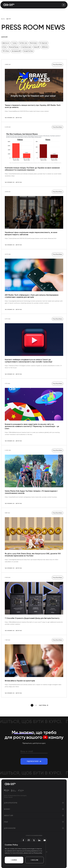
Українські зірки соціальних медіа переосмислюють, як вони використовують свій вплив (31, 233)
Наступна (42, 705)
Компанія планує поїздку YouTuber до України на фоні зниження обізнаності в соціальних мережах (32, 169)
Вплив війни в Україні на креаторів (20, 681)
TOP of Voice (5, 51)
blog (3, 19)
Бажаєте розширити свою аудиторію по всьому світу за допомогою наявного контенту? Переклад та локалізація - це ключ (32, 426)
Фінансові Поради (13, 47)
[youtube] (45, 840)
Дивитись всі (5, 43)
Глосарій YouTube (28, 51)
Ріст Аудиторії (43, 43)
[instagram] (29, 840)
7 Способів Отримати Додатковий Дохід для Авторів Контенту (32, 618)
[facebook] (23, 840)
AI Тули (4, 47)
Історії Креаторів (26, 47)
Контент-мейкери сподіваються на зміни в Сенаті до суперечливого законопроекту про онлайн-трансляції (28, 361)
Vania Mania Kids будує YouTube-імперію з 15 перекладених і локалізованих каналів (31, 492)
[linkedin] (39, 840)
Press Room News (57, 64)
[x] (34, 840)
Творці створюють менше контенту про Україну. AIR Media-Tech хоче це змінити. (33, 106)
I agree (14, 860)
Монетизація (33, 43)
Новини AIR (36, 47)
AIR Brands (45, 47)
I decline (34, 860)
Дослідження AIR (16, 51)
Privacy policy (38, 853)
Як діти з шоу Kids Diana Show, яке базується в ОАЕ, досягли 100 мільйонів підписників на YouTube (33, 555)
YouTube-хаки (23, 43)
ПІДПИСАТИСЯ (32, 761)
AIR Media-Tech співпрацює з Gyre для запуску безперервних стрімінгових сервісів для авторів (31, 296)
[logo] (34, 784)
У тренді (14, 43)
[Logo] (9, 5)
